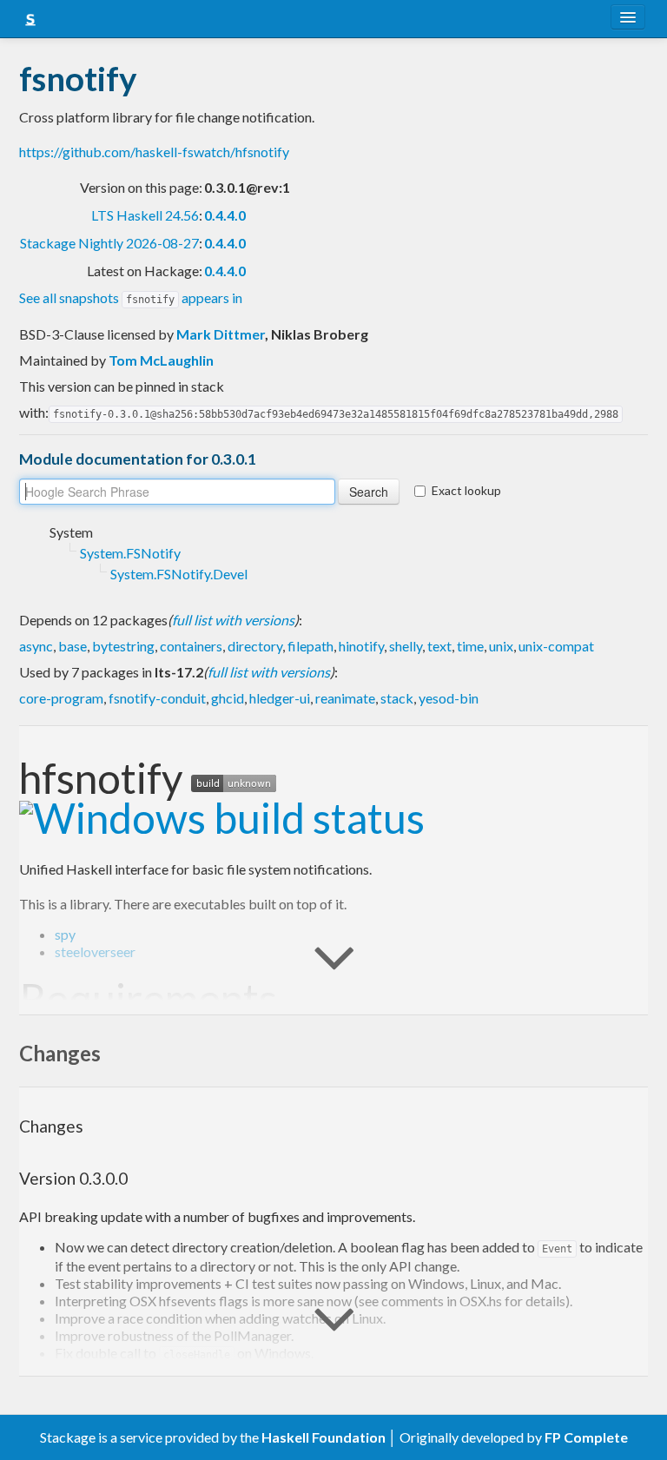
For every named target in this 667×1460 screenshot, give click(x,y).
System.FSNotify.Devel (179, 573)
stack (396, 698)
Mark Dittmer (220, 334)
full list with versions (233, 619)
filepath (310, 646)
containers (191, 646)
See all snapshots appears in (130, 297)
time (470, 646)
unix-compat (556, 646)
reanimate (345, 698)
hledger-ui (279, 698)
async (36, 646)
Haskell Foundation (323, 1437)
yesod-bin (449, 698)
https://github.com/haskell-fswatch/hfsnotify (154, 151)
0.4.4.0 (225, 215)
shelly (405, 646)
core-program (61, 698)
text (439, 646)
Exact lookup (466, 490)
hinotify (361, 646)
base (72, 646)
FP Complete (586, 1437)
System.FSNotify (130, 553)
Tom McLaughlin (161, 360)
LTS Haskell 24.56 (145, 215)
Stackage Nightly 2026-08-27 (109, 243)
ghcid (227, 698)
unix (501, 646)
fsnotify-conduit (157, 698)
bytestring (123, 646)
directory (255, 646)
